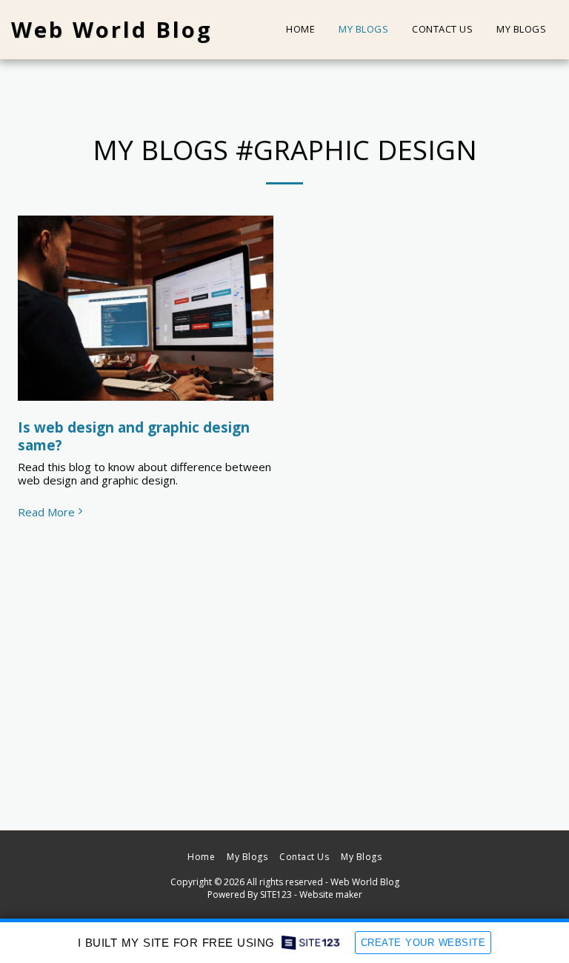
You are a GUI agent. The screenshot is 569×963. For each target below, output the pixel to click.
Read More (46, 512)
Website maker (330, 894)
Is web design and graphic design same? (134, 436)
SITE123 (276, 894)
